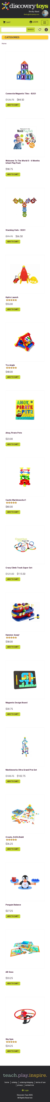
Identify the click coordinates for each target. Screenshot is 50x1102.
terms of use (41, 1082)
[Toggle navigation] (44, 22)
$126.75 (10, 99)
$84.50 (20, 99)
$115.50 (21, 573)
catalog (14, 1082)
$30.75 (9, 708)
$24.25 (9, 1045)
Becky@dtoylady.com (31, 14)
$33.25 (9, 978)
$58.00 (9, 641)
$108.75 (10, 776)
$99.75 (9, 236)
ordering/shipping (26, 1082)
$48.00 (9, 371)
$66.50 (19, 236)
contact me (29, 1085)
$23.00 (9, 438)
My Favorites (39, 29)
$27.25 (9, 910)
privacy (20, 1085)
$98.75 (9, 169)
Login (35, 22)
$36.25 (9, 843)
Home (4, 44)
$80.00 (9, 506)
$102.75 (21, 776)
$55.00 (9, 304)
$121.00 (10, 573)
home (7, 1082)
